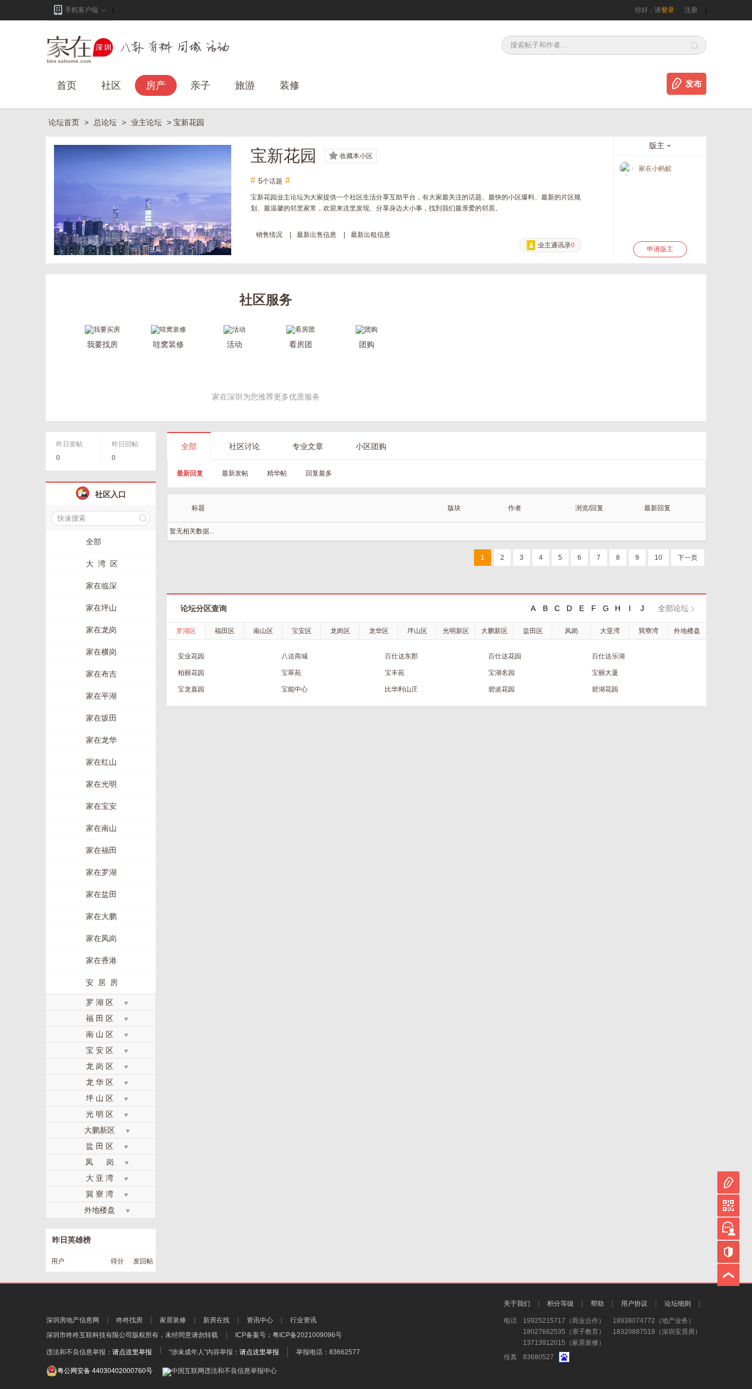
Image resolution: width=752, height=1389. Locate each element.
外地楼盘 (687, 631)
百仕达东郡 (401, 656)
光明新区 (456, 631)
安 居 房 (102, 982)
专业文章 (307, 446)
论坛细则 (677, 1303)
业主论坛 (147, 122)
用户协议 (634, 1303)
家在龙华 (101, 740)
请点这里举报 (132, 1352)
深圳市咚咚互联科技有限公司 (89, 1335)
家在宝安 (101, 806)
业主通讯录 (556, 245)
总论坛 (106, 122)
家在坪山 (101, 607)
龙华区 (379, 631)
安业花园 (191, 656)
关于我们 (517, 1303)
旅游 (245, 85)
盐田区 (533, 631)
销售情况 (269, 235)
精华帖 (277, 473)
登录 (667, 10)
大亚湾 (610, 631)
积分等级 (560, 1303)
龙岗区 (340, 631)
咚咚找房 (129, 1320)
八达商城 (294, 656)
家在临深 (101, 585)
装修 (289, 85)
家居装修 (173, 1320)
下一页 (687, 557)
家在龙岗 (101, 629)
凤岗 (571, 631)
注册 (690, 10)
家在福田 (101, 850)
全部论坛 (673, 608)
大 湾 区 (102, 563)
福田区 (225, 631)
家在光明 (101, 784)
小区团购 (371, 446)
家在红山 (101, 762)
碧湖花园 (605, 689)
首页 (67, 85)
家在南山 (101, 828)
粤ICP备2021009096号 (307, 1335)
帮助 (597, 1303)
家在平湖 (101, 695)
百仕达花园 (504, 656)
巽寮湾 (648, 631)
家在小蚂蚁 (655, 168)
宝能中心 (294, 689)
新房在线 (216, 1320)
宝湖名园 (501, 673)
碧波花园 (501, 689)
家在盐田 (101, 894)
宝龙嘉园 (191, 689)
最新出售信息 (316, 235)
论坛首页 (64, 122)
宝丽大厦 (605, 673)
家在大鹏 (101, 916)
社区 (111, 85)
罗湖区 (186, 631)
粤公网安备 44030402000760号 (104, 1371)
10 (658, 557)
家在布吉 (101, 673)
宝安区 (302, 631)
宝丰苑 (395, 673)
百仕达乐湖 (608, 656)
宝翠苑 (291, 673)
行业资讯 (303, 1320)
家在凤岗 (101, 938)
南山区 (263, 631)
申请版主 (660, 249)
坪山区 (417, 631)
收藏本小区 (356, 156)
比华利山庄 (401, 689)
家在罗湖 (101, 872)
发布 (693, 83)
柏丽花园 (191, 673)
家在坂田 (101, 718)
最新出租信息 (370, 235)
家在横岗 (101, 651)
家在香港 (101, 960)
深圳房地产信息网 (72, 1320)
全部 (189, 446)
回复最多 (319, 473)
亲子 (200, 85)
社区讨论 (244, 446)
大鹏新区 (494, 631)
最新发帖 (235, 473)
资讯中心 (260, 1320)
